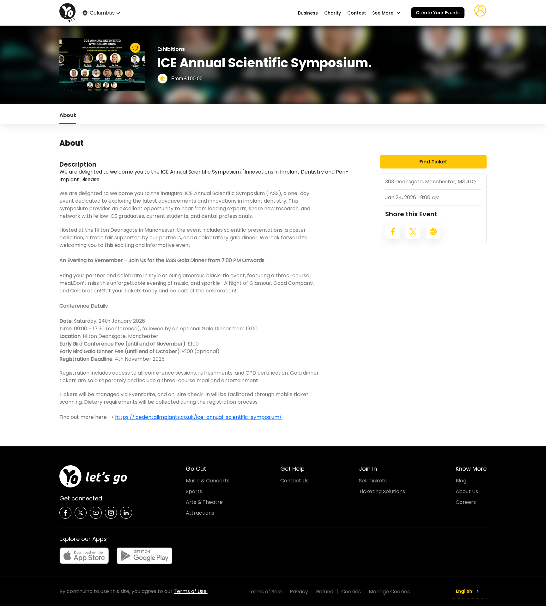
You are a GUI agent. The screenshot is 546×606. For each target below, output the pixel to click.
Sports (194, 491)
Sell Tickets (373, 480)
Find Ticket (433, 161)
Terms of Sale (265, 591)
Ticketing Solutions (382, 491)
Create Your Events (438, 12)
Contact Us (294, 480)
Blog (461, 480)
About (67, 115)
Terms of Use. (191, 591)
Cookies (351, 591)
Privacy (299, 591)
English (464, 591)
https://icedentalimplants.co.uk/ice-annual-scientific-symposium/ (198, 417)
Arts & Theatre (204, 502)
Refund (324, 591)
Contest (356, 13)
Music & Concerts (207, 480)
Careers (466, 502)
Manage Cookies (389, 591)
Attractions (200, 513)
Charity (332, 13)
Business (308, 13)
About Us (467, 491)
